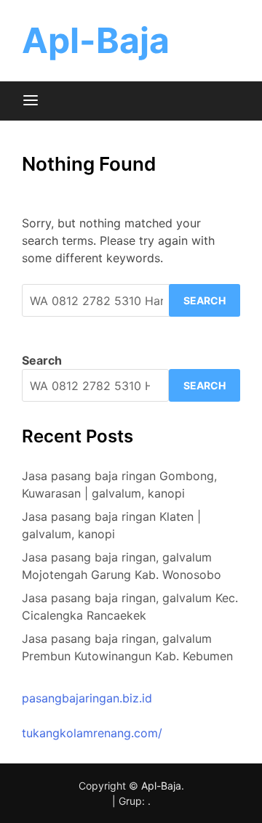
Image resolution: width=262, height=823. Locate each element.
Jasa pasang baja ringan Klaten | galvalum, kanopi (111, 525)
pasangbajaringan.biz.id (87, 698)
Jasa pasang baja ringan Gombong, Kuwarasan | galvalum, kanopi (119, 484)
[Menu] (31, 101)
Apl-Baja (96, 40)
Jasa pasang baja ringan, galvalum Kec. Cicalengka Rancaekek (130, 607)
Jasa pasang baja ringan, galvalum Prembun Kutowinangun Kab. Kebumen (127, 647)
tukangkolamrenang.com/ (92, 733)
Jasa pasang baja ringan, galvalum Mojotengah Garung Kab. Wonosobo (121, 566)
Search (42, 360)
